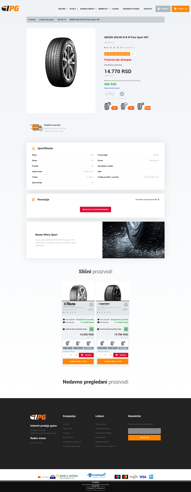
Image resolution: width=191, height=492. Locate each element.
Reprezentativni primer (112, 88)
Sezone (61, 9)
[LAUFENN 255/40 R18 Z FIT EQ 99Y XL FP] (112, 291)
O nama (115, 9)
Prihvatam (90, 488)
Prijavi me (144, 438)
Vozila (73, 9)
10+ (91, 329)
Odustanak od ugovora (72, 442)
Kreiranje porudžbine (104, 433)
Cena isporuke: (70, 320)
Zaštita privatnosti (103, 428)
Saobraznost (68, 437)
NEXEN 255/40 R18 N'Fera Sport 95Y (85, 19)
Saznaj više (100, 488)
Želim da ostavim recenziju (95, 209)
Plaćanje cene (101, 424)
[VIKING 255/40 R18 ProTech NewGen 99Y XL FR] (78, 291)
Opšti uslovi (67, 428)
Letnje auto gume (46, 19)
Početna (32, 19)
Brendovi (102, 9)
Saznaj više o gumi (78, 361)
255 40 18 (62, 19)
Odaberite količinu (69, 351)
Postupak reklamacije (71, 446)
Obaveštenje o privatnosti (106, 446)
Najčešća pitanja (131, 9)
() (182, 9)
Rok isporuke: (69, 322)
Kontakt (148, 9)
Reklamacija (100, 437)
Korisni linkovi (87, 9)
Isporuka (66, 433)
